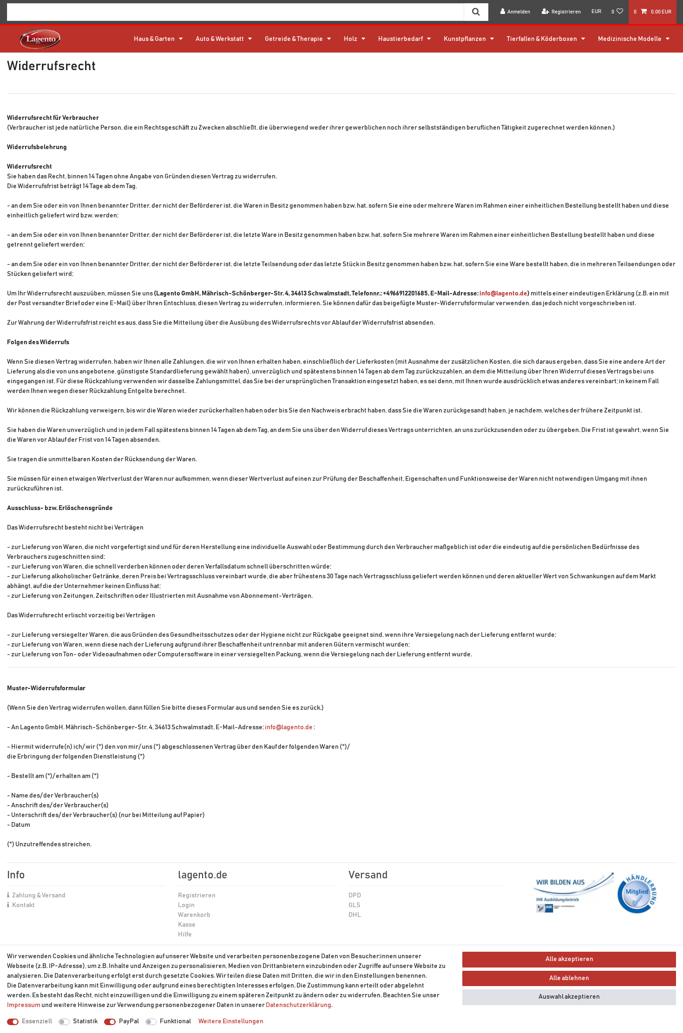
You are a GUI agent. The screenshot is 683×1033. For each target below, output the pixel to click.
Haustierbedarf (401, 39)
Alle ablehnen (569, 978)
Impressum (23, 1005)
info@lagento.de (503, 293)
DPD (354, 895)
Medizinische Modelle (630, 39)
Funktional (175, 1021)
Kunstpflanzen (465, 39)
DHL (354, 915)
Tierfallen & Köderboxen (542, 39)
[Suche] (476, 12)
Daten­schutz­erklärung (298, 1005)
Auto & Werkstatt (220, 39)
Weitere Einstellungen (230, 1021)
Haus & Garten (155, 39)
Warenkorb (194, 915)
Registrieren (197, 895)
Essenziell (37, 1021)
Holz (351, 39)
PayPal (129, 1021)
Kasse (187, 925)
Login (186, 905)
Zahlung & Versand (39, 895)
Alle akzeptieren (569, 959)
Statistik (85, 1021)
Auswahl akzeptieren (569, 997)
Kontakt (23, 905)
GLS (354, 905)
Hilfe (185, 934)
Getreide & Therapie (294, 39)
